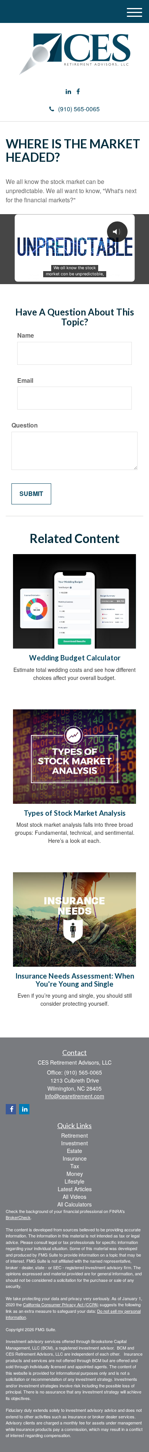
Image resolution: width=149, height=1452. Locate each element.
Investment (74, 1143)
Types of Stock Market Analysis (75, 813)
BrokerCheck (18, 1217)
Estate (74, 1150)
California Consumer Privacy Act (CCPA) (61, 1304)
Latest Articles (75, 1189)
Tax (74, 1166)
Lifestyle (74, 1181)
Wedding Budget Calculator (74, 658)
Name (25, 335)
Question (24, 425)
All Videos (74, 1196)
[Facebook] (78, 91)
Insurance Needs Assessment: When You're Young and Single (74, 980)
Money (74, 1173)
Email (25, 380)
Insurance (75, 1158)
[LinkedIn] (68, 91)
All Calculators (74, 1204)
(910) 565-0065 (79, 108)
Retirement (74, 1135)
